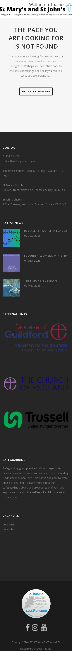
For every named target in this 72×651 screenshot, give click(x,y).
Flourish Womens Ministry (46, 255)
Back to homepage (36, 91)
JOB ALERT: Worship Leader (45, 230)
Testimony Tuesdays (41, 280)
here (15, 497)
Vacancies (9, 529)
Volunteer (8, 524)
